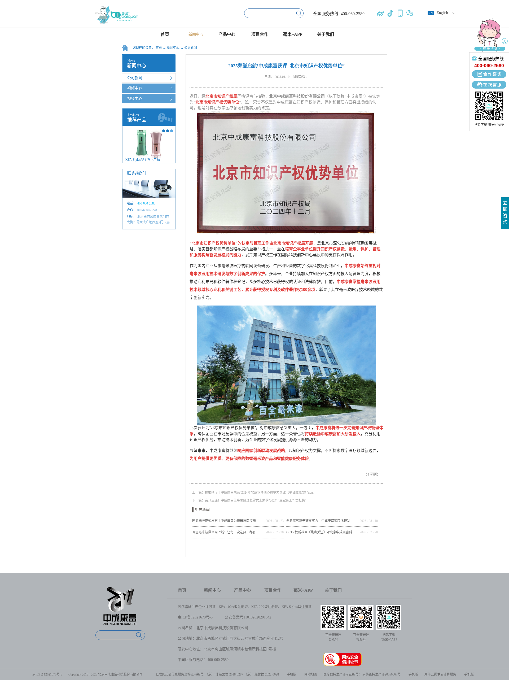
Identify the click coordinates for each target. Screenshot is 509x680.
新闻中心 (173, 48)
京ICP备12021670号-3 (195, 617)
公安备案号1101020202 (243, 617)
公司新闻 (190, 48)
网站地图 (310, 674)
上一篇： (254, 492)
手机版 (290, 674)
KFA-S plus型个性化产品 (142, 160)
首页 (165, 34)
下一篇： (250, 500)
